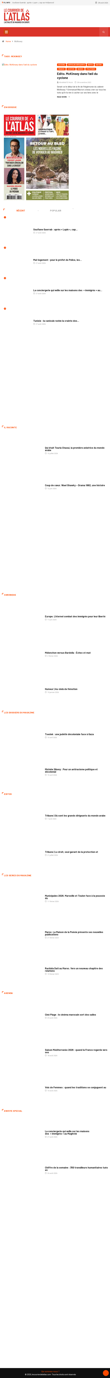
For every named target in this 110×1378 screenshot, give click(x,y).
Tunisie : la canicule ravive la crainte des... (56, 320)
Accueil (61, 65)
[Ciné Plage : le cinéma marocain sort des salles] (22, 1015)
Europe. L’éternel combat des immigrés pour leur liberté (75, 616)
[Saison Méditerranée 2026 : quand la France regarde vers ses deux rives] (22, 1051)
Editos (99, 65)
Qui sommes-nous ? (50, 1371)
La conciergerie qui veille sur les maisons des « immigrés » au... (67, 290)
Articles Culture (52, 445)
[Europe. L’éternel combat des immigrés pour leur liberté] (22, 617)
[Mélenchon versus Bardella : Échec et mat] (22, 653)
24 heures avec (51, 966)
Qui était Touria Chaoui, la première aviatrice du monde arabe (74, 449)
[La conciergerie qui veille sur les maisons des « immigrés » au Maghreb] (22, 1133)
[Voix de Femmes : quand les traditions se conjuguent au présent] (22, 1087)
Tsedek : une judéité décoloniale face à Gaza (69, 734)
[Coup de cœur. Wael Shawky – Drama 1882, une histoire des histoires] (22, 485)
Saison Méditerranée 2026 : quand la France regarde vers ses (76, 1051)
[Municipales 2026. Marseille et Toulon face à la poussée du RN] (22, 897)
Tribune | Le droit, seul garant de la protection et (71, 851)
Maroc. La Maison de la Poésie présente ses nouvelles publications (74, 933)
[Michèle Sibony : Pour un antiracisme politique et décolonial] (22, 771)
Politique (91, 69)
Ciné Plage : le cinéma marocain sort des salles (70, 1014)
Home (8, 41)
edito (90, 65)
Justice (71, 69)
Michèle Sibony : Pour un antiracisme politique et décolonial (71, 770)
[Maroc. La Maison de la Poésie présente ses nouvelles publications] (22, 933)
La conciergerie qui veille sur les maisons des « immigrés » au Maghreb (67, 1132)
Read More (62, 97)
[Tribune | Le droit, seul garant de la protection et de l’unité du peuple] (22, 852)
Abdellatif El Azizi (66, 82)
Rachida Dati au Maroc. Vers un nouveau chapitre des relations (74, 969)
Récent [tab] (20, 210)
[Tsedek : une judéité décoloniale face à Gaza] (22, 734)
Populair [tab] (55, 210)
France (61, 69)
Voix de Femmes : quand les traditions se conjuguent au (75, 1087)
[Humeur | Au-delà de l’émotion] (22, 689)
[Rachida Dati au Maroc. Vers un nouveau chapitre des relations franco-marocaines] (22, 970)
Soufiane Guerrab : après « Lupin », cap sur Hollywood (33, 3)
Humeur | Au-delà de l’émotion (61, 689)
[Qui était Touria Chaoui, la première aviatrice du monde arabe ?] (22, 449)
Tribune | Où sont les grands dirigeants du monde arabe (75, 815)
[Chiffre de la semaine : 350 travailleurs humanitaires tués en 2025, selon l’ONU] (22, 1169)
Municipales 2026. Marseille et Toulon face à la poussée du (75, 897)
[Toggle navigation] (6, 32)
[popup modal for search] (103, 32)
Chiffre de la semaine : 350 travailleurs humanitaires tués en (76, 1168)
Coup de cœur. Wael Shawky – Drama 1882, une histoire (75, 485)
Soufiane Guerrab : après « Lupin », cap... (55, 229)
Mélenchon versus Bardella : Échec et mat (68, 652)
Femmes (48, 767)
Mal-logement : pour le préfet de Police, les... (57, 259)
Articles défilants (76, 65)
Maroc (80, 69)
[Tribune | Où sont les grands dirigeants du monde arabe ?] (22, 816)
